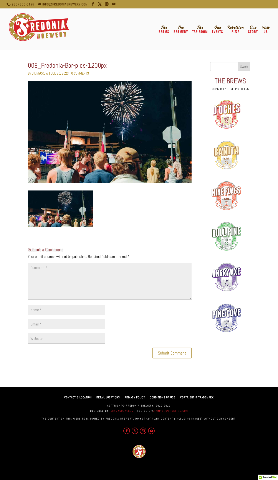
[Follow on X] (135, 431)
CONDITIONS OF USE (162, 397)
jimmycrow (40, 73)
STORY (253, 29)
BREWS (164, 29)
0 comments (80, 73)
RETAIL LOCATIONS (108, 397)
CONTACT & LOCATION (78, 397)
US (265, 29)
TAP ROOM (200, 29)
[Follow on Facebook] (126, 431)
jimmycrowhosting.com (170, 411)
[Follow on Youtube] (151, 431)
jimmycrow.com (122, 411)
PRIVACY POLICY (135, 397)
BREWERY (181, 29)
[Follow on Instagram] (143, 431)
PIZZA (235, 29)
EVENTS (217, 29)
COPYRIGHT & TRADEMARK (197, 397)
